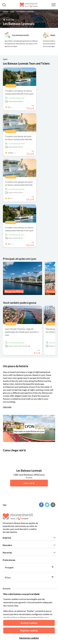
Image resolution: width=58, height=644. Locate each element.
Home (5, 11)
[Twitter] (47, 505)
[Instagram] (52, 505)
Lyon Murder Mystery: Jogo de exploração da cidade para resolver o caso (22, 332)
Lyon (12, 11)
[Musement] (29, 5)
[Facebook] (41, 505)
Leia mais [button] (7, 407)
